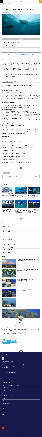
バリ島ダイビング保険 (7, 249)
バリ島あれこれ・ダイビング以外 (9, 244)
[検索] (25, 168)
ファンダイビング (6, 231)
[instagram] (20, 168)
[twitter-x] (18, 168)
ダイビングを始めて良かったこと (11, 45)
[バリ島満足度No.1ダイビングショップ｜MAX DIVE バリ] (21, 1)
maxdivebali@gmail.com (11, 372)
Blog (4, 400)
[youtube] (22, 168)
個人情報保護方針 (6, 403)
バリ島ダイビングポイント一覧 (9, 390)
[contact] (23, 168)
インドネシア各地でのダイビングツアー (11, 252)
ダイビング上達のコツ (7, 239)
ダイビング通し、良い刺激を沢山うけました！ (13, 42)
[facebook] (16, 168)
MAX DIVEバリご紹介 (7, 382)
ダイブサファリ (6, 234)
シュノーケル (5, 236)
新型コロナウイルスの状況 (8, 247)
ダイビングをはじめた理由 (9, 43)
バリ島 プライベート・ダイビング (9, 395)
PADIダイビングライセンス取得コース (10, 387)
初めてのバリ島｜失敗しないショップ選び (11, 385)
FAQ (4, 398)
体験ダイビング (6, 226)
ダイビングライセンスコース (8, 229)
